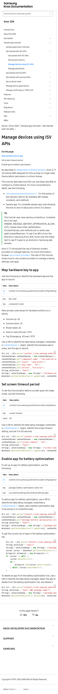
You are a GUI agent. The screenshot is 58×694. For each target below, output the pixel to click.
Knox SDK (14, 125)
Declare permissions (16, 60)
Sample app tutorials (31, 125)
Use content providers (19, 255)
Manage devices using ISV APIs (21, 64)
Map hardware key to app (12, 156)
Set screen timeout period (12, 160)
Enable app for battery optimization (16, 164)
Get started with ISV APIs (18, 55)
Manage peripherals (16, 68)
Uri (4, 291)
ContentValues (10, 345)
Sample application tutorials (17, 47)
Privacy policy (9, 689)
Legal (25, 689)
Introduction (9, 29)
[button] (24, 625)
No (36, 615)
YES (25, 615)
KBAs (6, 120)
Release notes (9, 111)
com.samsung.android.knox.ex (20, 193)
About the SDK (10, 34)
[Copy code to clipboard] (54, 351)
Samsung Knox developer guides (17, 13)
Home (4, 125)
